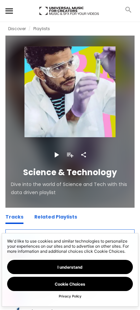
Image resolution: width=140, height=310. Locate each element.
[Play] (56, 155)
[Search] (9, 11)
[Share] (84, 155)
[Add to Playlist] (70, 155)
